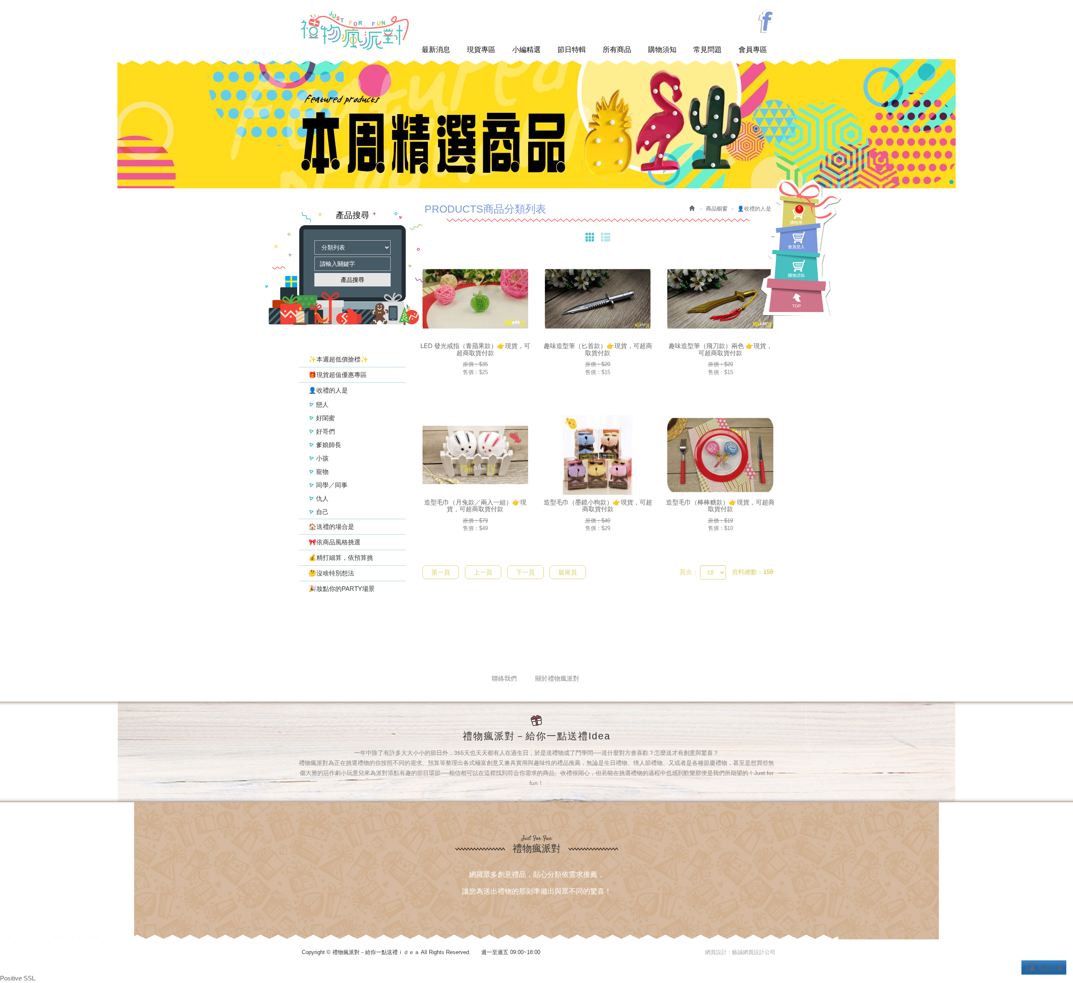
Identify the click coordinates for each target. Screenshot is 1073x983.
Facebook (766, 21)
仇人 (322, 498)
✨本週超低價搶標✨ (338, 359)
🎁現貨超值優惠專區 (337, 374)
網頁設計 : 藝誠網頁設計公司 (740, 952)
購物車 (796, 215)
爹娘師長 (328, 444)
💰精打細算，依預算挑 (340, 557)
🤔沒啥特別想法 (331, 573)
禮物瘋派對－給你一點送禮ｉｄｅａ (354, 30)
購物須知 (796, 275)
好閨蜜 (325, 417)
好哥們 (325, 431)
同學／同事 (331, 485)
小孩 (322, 458)
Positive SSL (17, 978)
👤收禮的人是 (328, 390)
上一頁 (483, 572)
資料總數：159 (752, 571)
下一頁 (525, 572)
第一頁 (440, 572)
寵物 (322, 471)
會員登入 (796, 246)
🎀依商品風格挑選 (334, 542)
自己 (322, 511)
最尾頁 (567, 572)
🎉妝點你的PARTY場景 (341, 588)
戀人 (322, 404)
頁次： (688, 571)
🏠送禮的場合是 (331, 526)
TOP (796, 306)
